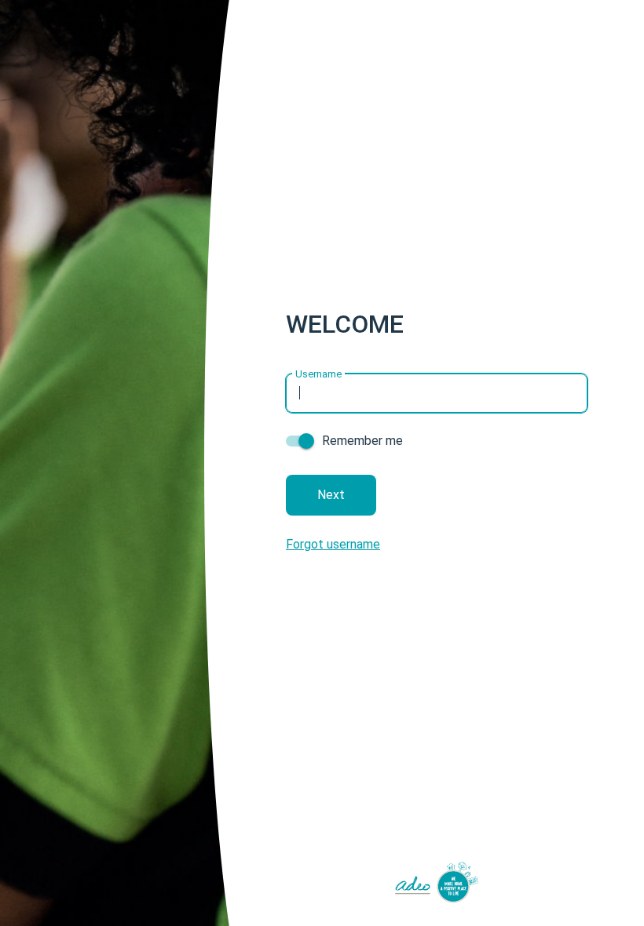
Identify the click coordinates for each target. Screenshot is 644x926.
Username (318, 373)
